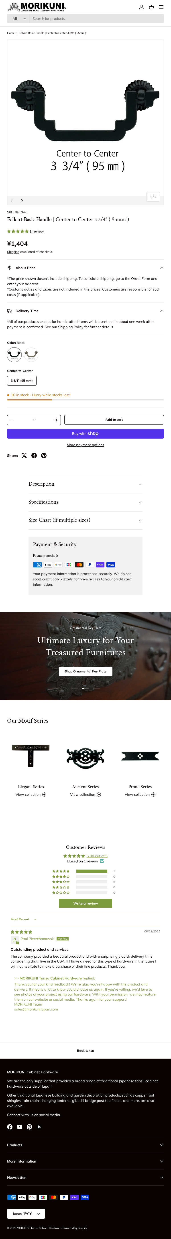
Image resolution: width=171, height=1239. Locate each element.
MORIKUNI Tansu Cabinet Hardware (39, 1228)
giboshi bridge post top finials (96, 1100)
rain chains (31, 1100)
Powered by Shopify (75, 1228)
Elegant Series (31, 787)
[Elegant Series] (30, 755)
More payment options (85, 445)
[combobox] (85, 18)
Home (11, 33)
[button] (151, 7)
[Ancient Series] (85, 755)
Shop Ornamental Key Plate (85, 671)
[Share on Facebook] (34, 455)
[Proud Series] (140, 755)
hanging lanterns (56, 1100)
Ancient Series (85, 787)
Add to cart (114, 420)
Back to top (85, 1051)
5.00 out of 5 (97, 856)
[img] (21, 932)
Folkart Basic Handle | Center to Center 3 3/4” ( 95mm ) (54, 33)
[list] (85, 118)
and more (131, 1100)
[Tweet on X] (24, 455)
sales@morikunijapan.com (36, 1009)
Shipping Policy (70, 327)
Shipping (13, 252)
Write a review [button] (85, 903)
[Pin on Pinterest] (44, 455)
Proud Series (140, 787)
